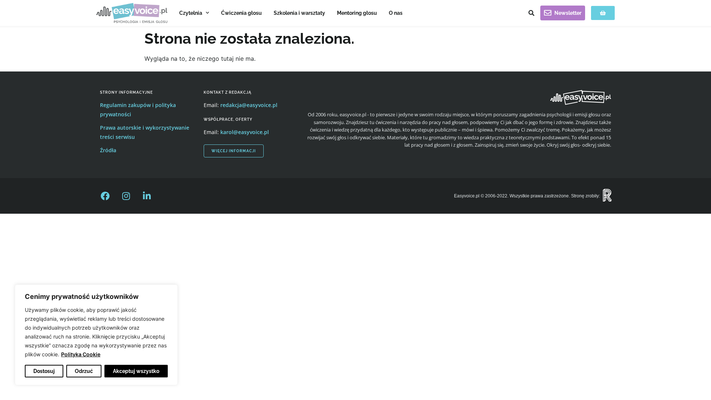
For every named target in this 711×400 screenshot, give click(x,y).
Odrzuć (84, 371)
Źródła (108, 150)
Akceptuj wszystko (136, 371)
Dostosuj (44, 371)
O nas (396, 13)
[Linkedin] (147, 196)
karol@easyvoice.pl (244, 132)
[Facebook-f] (105, 196)
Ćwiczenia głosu (241, 13)
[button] (531, 13)
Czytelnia (190, 13)
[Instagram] (126, 196)
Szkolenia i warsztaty (299, 13)
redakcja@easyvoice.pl (248, 105)
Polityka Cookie (80, 354)
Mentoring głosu (357, 13)
